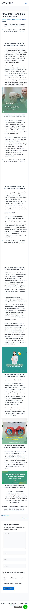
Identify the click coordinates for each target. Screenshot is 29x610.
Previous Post (5, 515)
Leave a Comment (6, 19)
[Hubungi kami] (25, 607)
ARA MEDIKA (7, 3)
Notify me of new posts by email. (13, 583)
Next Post (25, 518)
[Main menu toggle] (25, 3)
